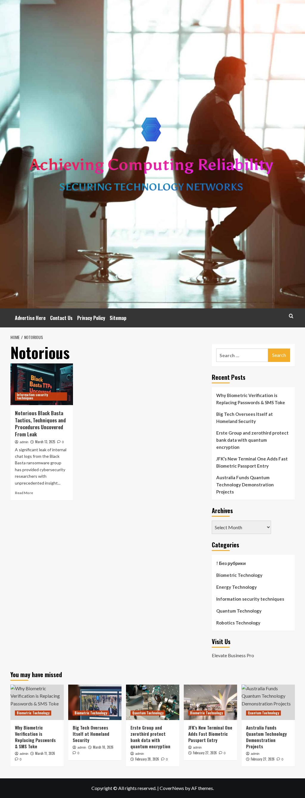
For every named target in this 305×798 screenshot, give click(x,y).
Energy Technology (236, 587)
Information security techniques (32, 396)
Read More (24, 493)
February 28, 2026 (147, 759)
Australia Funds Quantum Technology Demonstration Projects (245, 484)
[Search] (291, 316)
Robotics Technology (238, 622)
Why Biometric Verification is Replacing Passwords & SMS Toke (250, 399)
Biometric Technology (239, 575)
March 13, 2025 (45, 441)
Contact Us (61, 317)
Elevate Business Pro (233, 655)
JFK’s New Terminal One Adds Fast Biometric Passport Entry (252, 462)
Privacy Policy (91, 317)
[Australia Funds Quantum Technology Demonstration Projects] (268, 702)
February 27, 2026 (205, 752)
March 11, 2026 (45, 753)
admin (24, 442)
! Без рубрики (231, 563)
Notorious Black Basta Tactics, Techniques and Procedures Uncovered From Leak (40, 423)
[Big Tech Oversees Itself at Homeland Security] (95, 702)
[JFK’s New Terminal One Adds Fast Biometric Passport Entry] (210, 702)
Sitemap (118, 317)
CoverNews (172, 788)
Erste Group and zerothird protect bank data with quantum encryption (252, 440)
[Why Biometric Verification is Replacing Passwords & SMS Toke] (37, 702)
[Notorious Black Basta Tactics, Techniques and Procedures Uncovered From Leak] (41, 384)
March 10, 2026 (103, 747)
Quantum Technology (239, 610)
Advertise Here (30, 317)
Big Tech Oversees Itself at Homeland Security (244, 417)
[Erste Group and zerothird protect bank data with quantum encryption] (152, 702)
